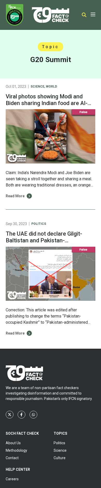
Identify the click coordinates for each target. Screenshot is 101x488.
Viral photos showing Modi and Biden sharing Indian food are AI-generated (47, 103)
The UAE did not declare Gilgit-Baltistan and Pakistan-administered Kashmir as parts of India (48, 243)
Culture (60, 458)
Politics (38, 224)
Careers (12, 479)
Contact (12, 458)
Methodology (16, 450)
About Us (13, 443)
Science (37, 86)
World (51, 86)
